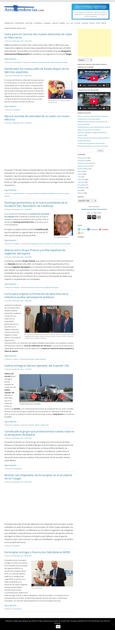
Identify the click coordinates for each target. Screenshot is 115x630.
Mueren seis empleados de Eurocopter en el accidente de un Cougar (38, 476)
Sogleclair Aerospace (52, 287)
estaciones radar (44, 62)
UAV (72, 23)
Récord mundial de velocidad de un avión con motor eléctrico (37, 117)
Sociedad (85, 23)
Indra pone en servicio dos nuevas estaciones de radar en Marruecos (38, 35)
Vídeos (103, 23)
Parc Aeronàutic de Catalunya (61, 244)
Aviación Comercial (84, 163)
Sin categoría (82, 185)
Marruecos (58, 62)
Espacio (92, 23)
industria (43, 359)
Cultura (77, 23)
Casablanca (34, 62)
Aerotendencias (24, 9)
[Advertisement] (94, 43)
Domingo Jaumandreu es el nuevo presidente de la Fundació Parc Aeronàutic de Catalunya (35, 204)
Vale (58, 627)
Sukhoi (37, 425)
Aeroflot (31, 425)
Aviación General (19, 193)
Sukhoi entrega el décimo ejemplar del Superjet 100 (36, 365)
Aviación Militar (83, 169)
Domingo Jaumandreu (36, 244)
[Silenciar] (104, 85)
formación (31, 359)
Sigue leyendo (11, 59)
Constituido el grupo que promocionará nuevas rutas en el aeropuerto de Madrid (39, 432)
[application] (94, 78)
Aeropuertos (19, 23)
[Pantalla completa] (107, 85)
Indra (6, 45)
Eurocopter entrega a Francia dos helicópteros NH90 (37, 552)
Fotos (98, 23)
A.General (47, 23)
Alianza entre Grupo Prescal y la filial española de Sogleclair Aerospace (34, 251)
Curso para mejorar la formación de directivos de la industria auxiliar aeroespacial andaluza (36, 295)
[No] (112, 624)
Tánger (65, 62)
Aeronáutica (9, 23)
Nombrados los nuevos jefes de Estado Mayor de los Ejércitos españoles (36, 70)
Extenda (31, 287)
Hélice (37, 359)
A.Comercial (38, 23)
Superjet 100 (44, 425)
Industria (28, 23)
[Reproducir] (80, 85)
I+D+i (67, 23)
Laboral (62, 23)
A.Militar (55, 23)
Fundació (47, 244)
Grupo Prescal (39, 287)
